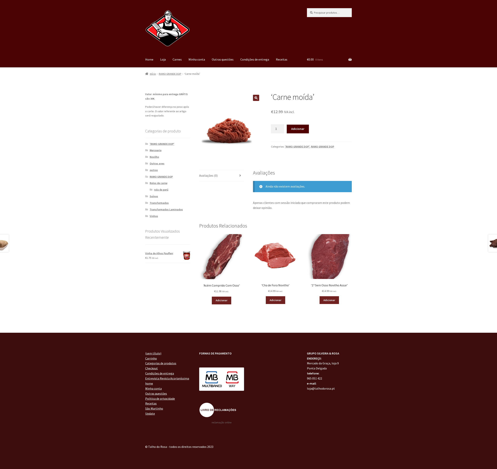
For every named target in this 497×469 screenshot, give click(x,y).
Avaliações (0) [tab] (208, 175)
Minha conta (197, 59)
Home (149, 59)
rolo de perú (161, 189)
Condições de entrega (254, 59)
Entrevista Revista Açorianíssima (167, 378)
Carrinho (151, 358)
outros (154, 170)
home (149, 383)
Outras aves (157, 163)
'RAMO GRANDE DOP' (297, 146)
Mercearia (156, 150)
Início (153, 74)
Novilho (154, 157)
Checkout (151, 368)
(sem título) (153, 353)
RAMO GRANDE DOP (170, 74)
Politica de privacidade (160, 398)
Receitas (281, 59)
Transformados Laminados (166, 209)
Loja (163, 59)
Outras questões (223, 59)
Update (150, 413)
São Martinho (154, 408)
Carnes (177, 59)
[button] (256, 98)
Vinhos (154, 216)
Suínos (154, 196)
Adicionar (297, 129)
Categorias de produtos (160, 363)
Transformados (159, 203)
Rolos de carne (158, 183)
